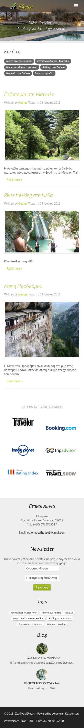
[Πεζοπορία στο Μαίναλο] (42, 135)
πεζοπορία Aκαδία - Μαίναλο (53, 61)
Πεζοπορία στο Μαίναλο (29, 94)
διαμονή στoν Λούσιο (18, 73)
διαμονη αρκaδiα (44, 73)
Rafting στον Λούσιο (53, 67)
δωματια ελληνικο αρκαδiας (21, 67)
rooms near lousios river (19, 61)
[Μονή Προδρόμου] (42, 329)
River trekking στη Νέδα (28, 195)
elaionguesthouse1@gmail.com (46, 532)
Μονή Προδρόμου (23, 286)
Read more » (14, 179)
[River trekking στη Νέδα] (42, 231)
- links (22, 721)
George (23, 102)
